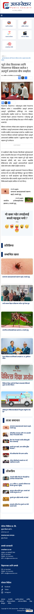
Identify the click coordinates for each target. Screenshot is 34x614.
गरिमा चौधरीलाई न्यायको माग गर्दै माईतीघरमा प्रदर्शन (19, 461)
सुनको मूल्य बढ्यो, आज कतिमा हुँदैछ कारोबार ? (19, 448)
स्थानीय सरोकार (9, 26)
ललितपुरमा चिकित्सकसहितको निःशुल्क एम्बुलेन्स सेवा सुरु (16, 411)
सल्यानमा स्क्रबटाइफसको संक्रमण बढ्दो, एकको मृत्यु (16, 277)
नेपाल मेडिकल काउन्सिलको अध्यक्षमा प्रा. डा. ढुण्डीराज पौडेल (16, 358)
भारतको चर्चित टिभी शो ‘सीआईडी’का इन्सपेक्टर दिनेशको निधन (19, 478)
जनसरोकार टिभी (9, 47)
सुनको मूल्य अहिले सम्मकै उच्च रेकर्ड (19, 497)
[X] (22, 78)
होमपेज (3, 56)
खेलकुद (3, 603)
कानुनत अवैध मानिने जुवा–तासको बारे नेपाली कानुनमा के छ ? (20, 492)
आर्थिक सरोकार (25, 26)
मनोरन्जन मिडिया (25, 37)
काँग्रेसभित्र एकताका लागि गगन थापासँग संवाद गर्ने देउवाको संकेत (20, 434)
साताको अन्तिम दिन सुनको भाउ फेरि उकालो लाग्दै (19, 505)
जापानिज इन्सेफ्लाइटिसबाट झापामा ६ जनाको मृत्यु (15, 330)
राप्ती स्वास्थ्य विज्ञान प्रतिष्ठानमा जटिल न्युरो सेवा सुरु (16, 303)
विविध (9, 603)
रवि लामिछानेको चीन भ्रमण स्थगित (19, 453)
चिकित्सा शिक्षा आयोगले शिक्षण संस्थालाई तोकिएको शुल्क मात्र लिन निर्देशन (16, 384)
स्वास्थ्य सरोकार (9, 37)
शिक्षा (30, 601)
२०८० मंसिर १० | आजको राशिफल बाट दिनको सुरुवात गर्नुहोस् (20, 485)
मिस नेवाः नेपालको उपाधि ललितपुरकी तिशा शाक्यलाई (19, 441)
